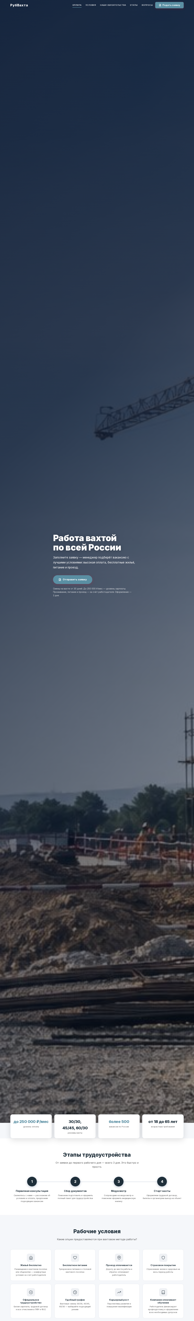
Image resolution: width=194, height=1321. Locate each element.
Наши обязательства (113, 5)
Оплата (77, 5)
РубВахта (19, 5)
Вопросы (147, 5)
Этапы (134, 5)
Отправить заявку (75, 579)
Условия (90, 5)
